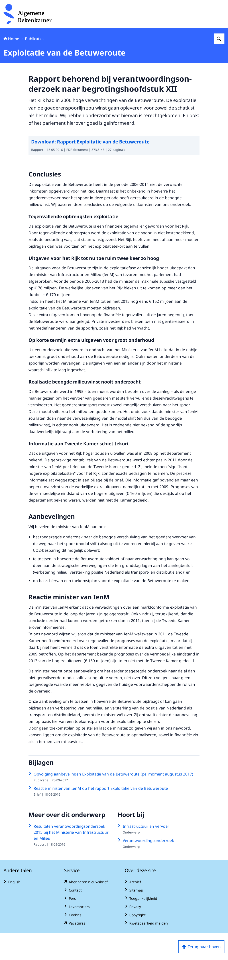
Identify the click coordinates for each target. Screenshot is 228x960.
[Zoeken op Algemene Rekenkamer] (219, 38)
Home (13, 38)
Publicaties (34, 38)
